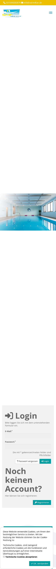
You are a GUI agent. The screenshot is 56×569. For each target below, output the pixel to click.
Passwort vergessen (28, 461)
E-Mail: (8, 431)
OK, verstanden (40, 563)
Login (46, 461)
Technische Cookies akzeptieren (21, 556)
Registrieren (43, 502)
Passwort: (10, 441)
